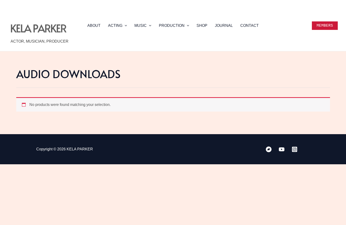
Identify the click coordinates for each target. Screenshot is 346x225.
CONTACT (249, 26)
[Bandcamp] (269, 149)
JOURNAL (224, 26)
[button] (124, 26)
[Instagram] (295, 149)
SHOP (202, 26)
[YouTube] (282, 149)
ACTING (115, 26)
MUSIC (140, 26)
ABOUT (94, 26)
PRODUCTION (172, 26)
